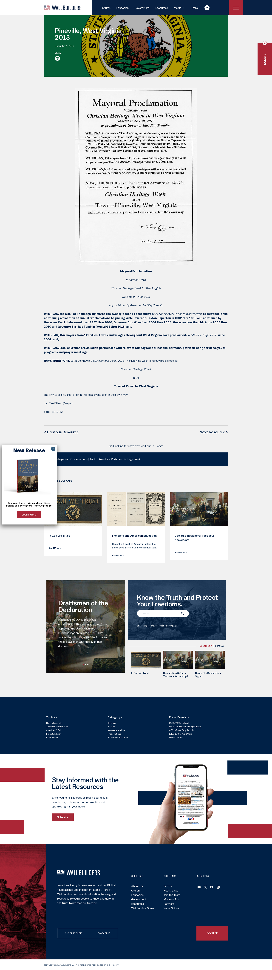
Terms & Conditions (101, 965)
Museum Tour (172, 899)
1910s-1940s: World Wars (180, 734)
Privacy (115, 965)
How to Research (54, 723)
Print (57, 58)
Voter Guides (171, 908)
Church (106, 7)
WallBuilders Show (142, 908)
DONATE (212, 933)
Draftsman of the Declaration (83, 606)
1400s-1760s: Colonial (179, 723)
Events (168, 886)
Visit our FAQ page (152, 446)
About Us (137, 886)
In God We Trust (140, 673)
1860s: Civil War (176, 738)
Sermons (112, 723)
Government (142, 7)
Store (194, 7)
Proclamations (114, 734)
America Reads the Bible (57, 727)
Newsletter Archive (116, 730)
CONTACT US (104, 933)
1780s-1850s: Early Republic (181, 730)
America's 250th (53, 730)
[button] (83, 664)
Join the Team (172, 895)
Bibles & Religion (53, 734)
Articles (111, 727)
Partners (169, 903)
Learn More (29, 514)
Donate (264, 59)
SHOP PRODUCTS (73, 933)
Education (122, 7)
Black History (52, 738)
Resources (161, 7)
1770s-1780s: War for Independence (185, 727)
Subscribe (62, 817)
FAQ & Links (171, 890)
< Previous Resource (61, 432)
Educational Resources (118, 738)
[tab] (206, 646)
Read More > (55, 548)
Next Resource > (213, 432)
